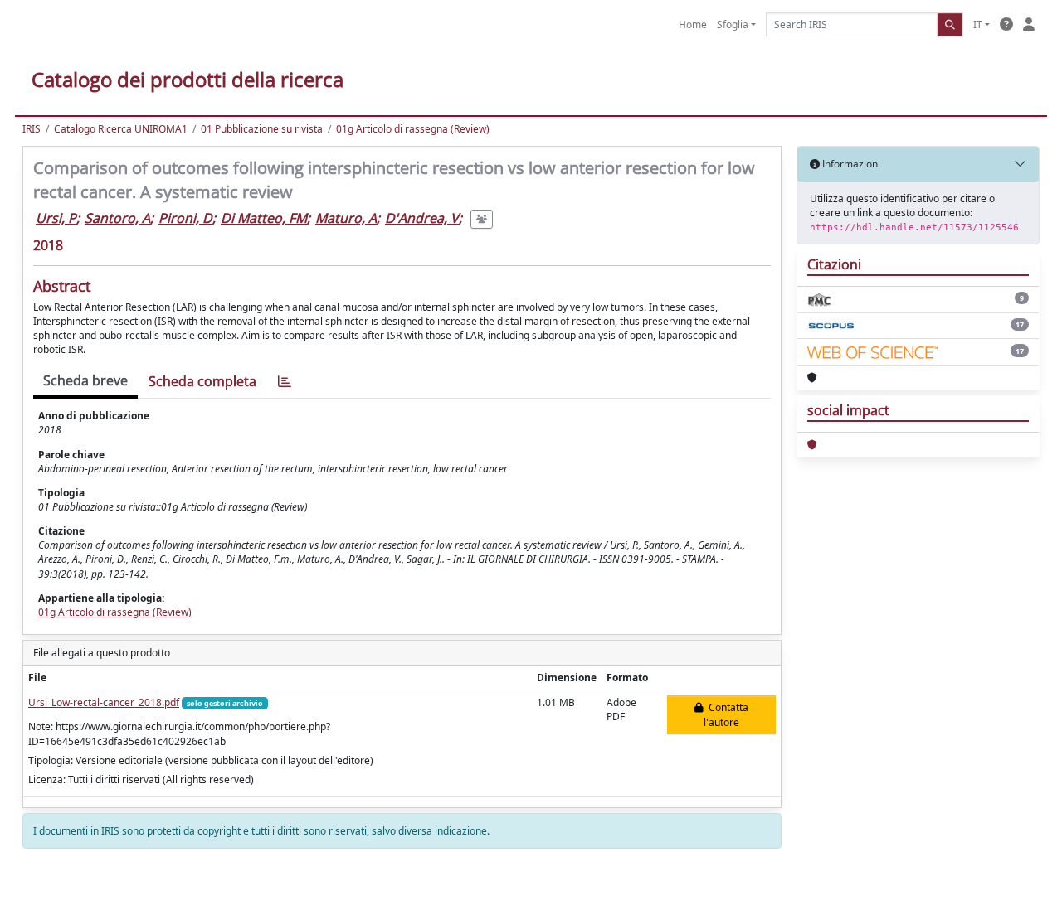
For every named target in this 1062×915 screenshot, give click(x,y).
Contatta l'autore (726, 714)
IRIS (31, 129)
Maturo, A (346, 218)
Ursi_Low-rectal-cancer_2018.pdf (103, 702)
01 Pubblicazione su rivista (262, 129)
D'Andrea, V (422, 218)
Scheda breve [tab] (85, 380)
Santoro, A (117, 218)
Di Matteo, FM (264, 218)
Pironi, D (185, 218)
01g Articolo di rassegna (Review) (413, 129)
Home (693, 24)
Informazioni (850, 164)
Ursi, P (56, 218)
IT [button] (977, 24)
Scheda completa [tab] (202, 381)
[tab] (284, 381)
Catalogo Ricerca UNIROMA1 (121, 129)
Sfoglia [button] (732, 24)
